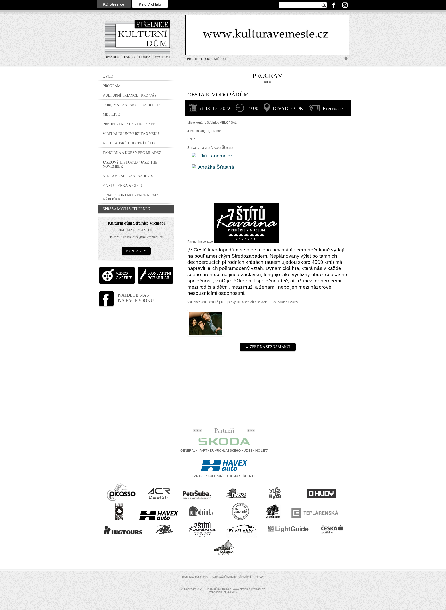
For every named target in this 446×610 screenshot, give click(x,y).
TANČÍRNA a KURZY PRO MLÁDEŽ (132, 153)
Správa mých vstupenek (126, 209)
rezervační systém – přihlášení (231, 576)
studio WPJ (231, 591)
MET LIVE (111, 115)
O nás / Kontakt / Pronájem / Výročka (130, 197)
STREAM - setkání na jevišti (130, 176)
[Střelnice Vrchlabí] (137, 42)
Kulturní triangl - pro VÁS (129, 95)
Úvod (108, 76)
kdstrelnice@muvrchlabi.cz (143, 237)
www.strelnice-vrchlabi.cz (249, 588)
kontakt (259, 576)
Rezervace (333, 108)
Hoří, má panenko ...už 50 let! (131, 105)
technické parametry (195, 576)
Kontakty (136, 251)
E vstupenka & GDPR (122, 186)
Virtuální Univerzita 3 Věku (131, 134)
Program (111, 86)
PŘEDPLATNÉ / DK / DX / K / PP (129, 124)
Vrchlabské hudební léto (129, 143)
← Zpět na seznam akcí (267, 347)
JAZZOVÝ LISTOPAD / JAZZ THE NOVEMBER (130, 164)
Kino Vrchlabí (150, 4)
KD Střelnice (113, 4)
